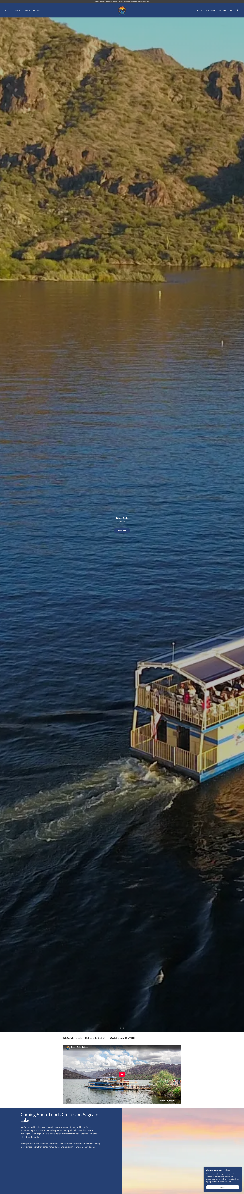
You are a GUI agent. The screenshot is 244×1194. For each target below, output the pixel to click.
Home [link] (7, 10)
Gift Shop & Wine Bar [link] (206, 10)
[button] (16, 10)
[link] (122, 10)
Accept (222, 1187)
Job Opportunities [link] (225, 10)
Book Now (122, 531)
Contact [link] (36, 10)
